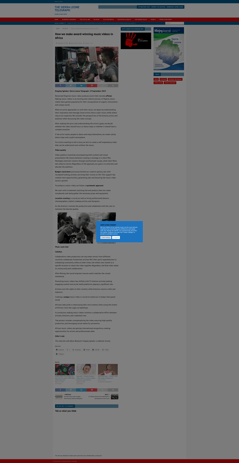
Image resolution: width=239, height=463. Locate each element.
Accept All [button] (116, 237)
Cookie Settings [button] (105, 237)
